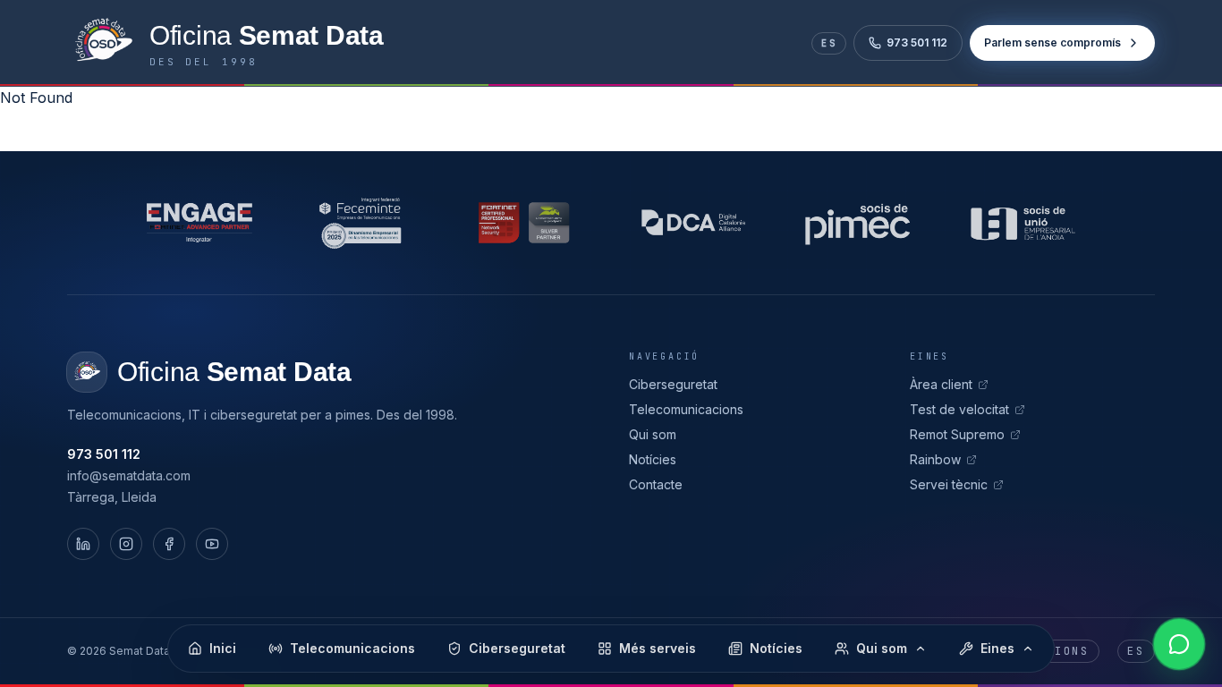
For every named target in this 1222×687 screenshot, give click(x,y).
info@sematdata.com (129, 475)
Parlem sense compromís (1052, 42)
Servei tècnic (949, 484)
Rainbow (935, 459)
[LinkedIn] (83, 544)
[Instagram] (126, 544)
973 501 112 (917, 42)
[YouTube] (212, 544)
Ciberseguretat (673, 384)
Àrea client (941, 384)
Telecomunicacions (686, 409)
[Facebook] (169, 544)
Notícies (652, 459)
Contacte (656, 484)
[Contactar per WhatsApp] (1179, 644)
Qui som (652, 434)
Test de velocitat (959, 409)
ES (828, 43)
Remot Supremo (957, 434)
